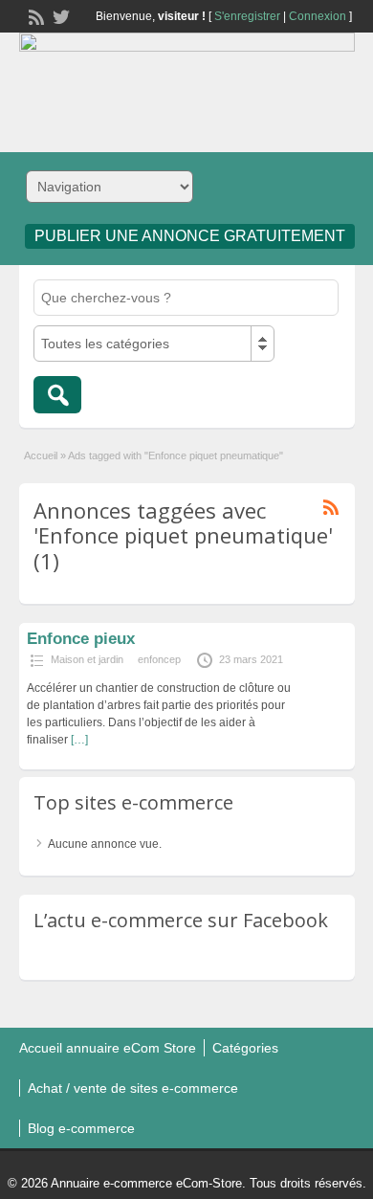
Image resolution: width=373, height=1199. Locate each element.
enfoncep (159, 659)
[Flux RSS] (34, 15)
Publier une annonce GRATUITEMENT (189, 236)
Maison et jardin (87, 659)
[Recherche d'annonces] (57, 394)
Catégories (245, 1047)
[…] (79, 739)
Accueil (40, 455)
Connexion (317, 16)
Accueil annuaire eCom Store (107, 1047)
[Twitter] (59, 15)
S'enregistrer (247, 16)
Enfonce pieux (81, 639)
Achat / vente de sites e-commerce (133, 1088)
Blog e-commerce (81, 1128)
